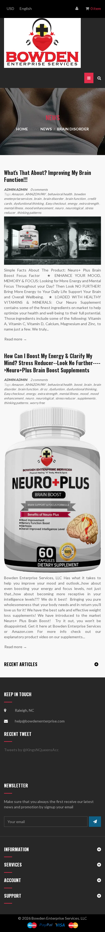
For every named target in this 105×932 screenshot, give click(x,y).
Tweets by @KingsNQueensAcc (31, 749)
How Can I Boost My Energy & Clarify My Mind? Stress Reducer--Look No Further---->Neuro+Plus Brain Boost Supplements (52, 363)
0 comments (39, 190)
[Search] (99, 78)
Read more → (15, 339)
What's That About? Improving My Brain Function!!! (47, 176)
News (34, 129)
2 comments (39, 380)
